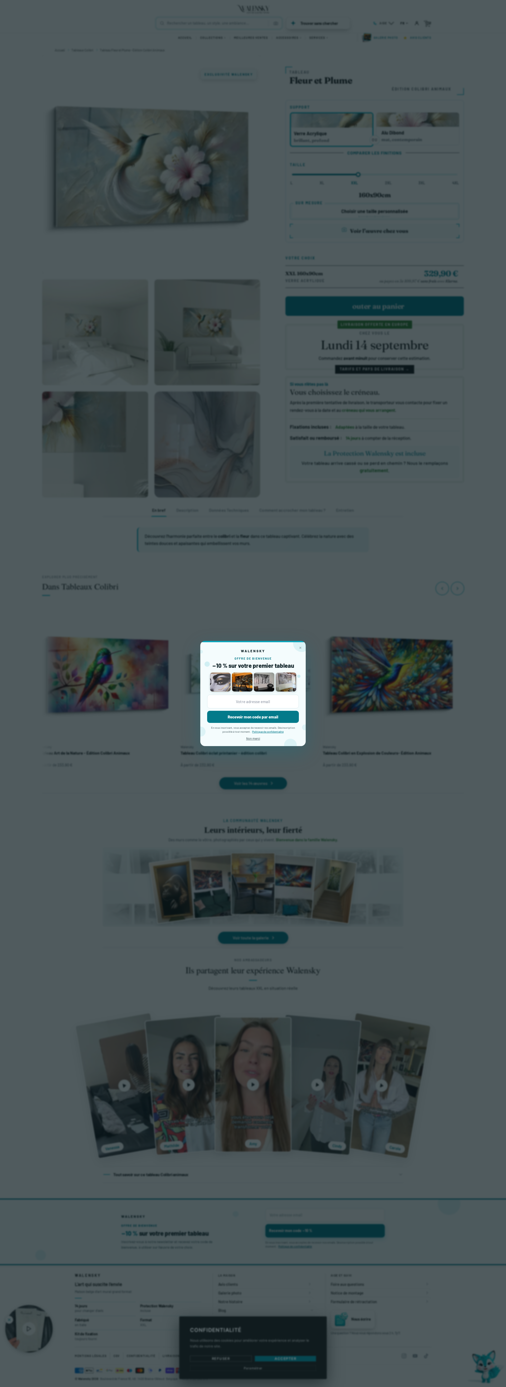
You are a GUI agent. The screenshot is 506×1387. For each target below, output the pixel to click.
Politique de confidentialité (268, 731)
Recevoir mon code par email (253, 716)
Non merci (253, 738)
